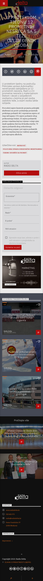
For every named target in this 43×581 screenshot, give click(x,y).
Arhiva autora (21, 173)
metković (21, 145)
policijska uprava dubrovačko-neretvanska (22, 149)
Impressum (6, 541)
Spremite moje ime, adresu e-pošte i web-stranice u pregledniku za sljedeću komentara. (24, 238)
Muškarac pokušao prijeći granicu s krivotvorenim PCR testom (22, 354)
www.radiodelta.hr (13, 510)
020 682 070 (10, 514)
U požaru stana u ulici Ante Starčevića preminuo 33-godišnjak (22, 391)
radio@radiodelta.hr (13, 518)
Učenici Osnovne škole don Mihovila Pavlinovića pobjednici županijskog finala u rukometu (21, 433)
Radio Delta (18, 54)
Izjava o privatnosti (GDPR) (18, 562)
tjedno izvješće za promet (15, 153)
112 (21, 14)
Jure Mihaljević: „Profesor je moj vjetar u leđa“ (22, 463)
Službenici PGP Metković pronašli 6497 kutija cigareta (22, 317)
